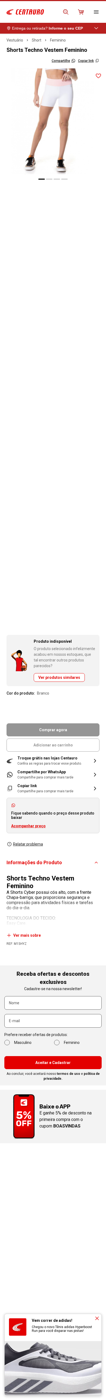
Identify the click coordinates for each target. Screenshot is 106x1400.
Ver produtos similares (59, 677)
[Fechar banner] (97, 1318)
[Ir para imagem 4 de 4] (64, 179)
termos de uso (68, 1074)
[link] (53, 774)
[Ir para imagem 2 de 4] (49, 179)
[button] (53, 760)
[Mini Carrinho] (81, 11)
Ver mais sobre (27, 935)
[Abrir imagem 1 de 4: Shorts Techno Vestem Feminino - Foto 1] (53, 121)
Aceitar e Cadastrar (53, 1062)
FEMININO (58, 40)
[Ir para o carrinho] (81, 11)
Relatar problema (28, 844)
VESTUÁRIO (15, 40)
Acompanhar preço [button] (28, 826)
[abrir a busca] (65, 11)
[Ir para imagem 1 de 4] (41, 179)
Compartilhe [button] (61, 61)
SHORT (36, 40)
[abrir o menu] (96, 11)
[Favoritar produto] (98, 76)
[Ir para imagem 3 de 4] (57, 179)
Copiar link (86, 61)
